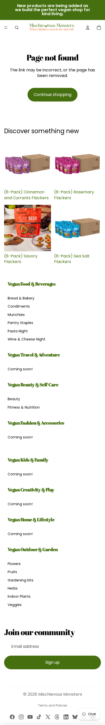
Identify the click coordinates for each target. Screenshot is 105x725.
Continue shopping (52, 94)
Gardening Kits (20, 580)
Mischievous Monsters (60, 694)
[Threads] (57, 717)
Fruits (12, 571)
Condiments (19, 306)
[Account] (87, 27)
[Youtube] (30, 717)
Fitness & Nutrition (24, 407)
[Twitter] (48, 717)
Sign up (52, 662)
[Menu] (6, 27)
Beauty (14, 398)
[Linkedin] (66, 717)
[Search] (16, 27)
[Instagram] (21, 717)
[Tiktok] (39, 717)
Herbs (13, 588)
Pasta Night (18, 331)
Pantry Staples (20, 322)
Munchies (16, 314)
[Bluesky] (75, 717)
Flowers (14, 563)
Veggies (15, 604)
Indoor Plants (19, 596)
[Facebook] (12, 717)
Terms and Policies (52, 705)
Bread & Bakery (21, 298)
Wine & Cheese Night (26, 339)
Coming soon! (20, 369)
